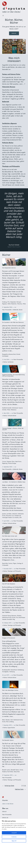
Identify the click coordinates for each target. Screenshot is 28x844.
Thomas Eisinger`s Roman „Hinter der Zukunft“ (13, 429)
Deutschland (14, 670)
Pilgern (14, 563)
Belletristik (5, 102)
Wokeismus (13, 410)
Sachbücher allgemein (9, 123)
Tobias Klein (17, 771)
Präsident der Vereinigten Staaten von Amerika (11, 516)
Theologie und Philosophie (11, 166)
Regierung (4, 463)
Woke (24, 304)
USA (20, 517)
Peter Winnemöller (7, 310)
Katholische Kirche (6, 617)
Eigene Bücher (11, 727)
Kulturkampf (15, 408)
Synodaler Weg (11, 619)
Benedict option (6, 770)
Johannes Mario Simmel (14, 354)
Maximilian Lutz (10, 515)
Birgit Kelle (5, 563)
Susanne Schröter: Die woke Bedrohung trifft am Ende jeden (13, 375)
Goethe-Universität (6, 408)
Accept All (14, 833)
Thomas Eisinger (12, 463)
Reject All (14, 841)
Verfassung (12, 671)
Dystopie (9, 461)
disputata (5, 800)
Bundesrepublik (6, 670)
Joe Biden (9, 514)
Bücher (20, 310)
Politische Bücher (7, 143)
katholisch (14, 514)
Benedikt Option (15, 770)
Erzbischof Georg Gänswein (9, 615)
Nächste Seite (20, 789)
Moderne (4, 771)
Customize (14, 837)
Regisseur (4, 304)
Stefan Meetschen (12, 304)
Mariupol (19, 302)
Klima (13, 461)
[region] (14, 831)
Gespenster (13, 302)
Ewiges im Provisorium (8, 638)
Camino (10, 563)
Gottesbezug (20, 670)
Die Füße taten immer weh (9, 536)
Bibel (3, 720)
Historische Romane (8, 87)
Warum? (14, 33)
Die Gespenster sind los (9, 268)
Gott (12, 720)
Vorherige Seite (8, 786)
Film (8, 302)
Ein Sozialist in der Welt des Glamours (13, 322)
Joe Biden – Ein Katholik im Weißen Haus (13, 482)
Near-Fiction (18, 461)
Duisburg (4, 302)
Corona (4, 461)
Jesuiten (4, 514)
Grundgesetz (5, 671)
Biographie (5, 354)
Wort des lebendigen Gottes (10, 690)
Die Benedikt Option (8, 740)
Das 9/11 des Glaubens (8, 584)
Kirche (13, 617)
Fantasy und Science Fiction (11, 74)
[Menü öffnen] (3, 15)
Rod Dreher (10, 771)
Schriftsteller (5, 356)
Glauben (19, 615)
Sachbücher (11, 362)
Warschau (19, 304)
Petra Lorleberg (10, 721)
